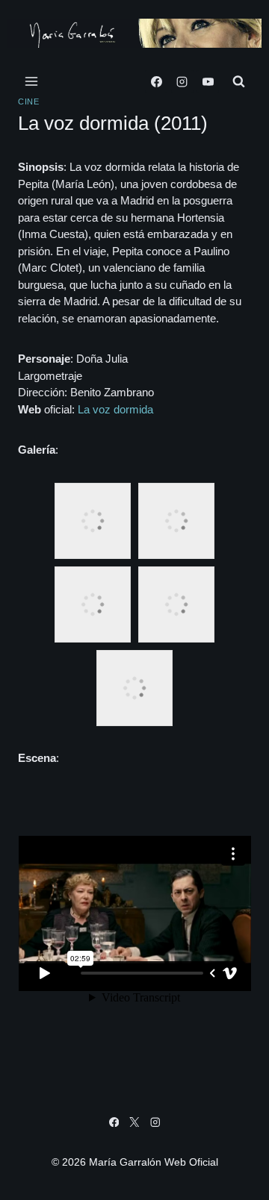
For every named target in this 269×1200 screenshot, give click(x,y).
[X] (135, 1122)
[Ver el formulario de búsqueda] (238, 81)
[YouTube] (208, 81)
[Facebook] (156, 81)
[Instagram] (182, 81)
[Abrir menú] (32, 81)
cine (28, 101)
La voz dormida (115, 409)
